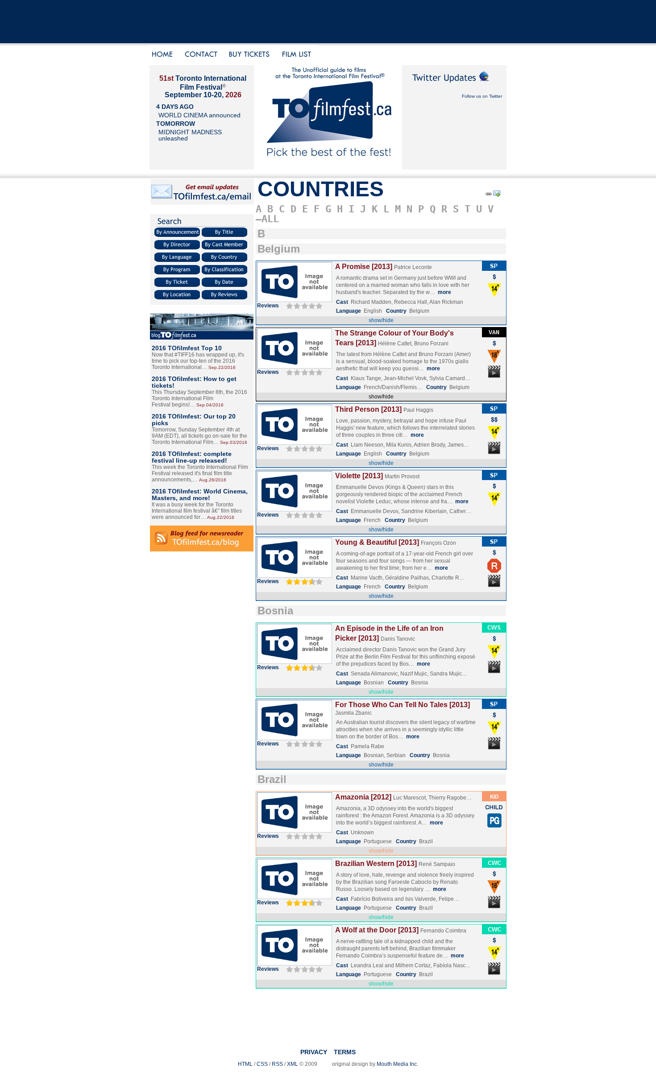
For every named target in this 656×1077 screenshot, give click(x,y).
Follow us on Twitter (482, 96)
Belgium (278, 249)
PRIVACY (313, 1052)
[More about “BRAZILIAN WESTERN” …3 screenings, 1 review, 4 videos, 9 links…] (294, 897)
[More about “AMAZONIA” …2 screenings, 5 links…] (294, 831)
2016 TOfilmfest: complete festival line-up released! (192, 457)
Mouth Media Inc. (397, 1064)
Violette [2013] (359, 476)
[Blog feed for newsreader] (201, 550)
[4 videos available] (494, 908)
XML (292, 1064)
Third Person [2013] (368, 409)
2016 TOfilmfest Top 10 (187, 348)
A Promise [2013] (363, 266)
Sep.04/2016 (210, 404)
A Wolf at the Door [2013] (377, 930)
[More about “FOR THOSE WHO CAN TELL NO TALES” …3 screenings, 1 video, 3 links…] (294, 738)
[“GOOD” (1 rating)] (303, 902)
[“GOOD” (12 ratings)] (303, 581)
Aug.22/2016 (220, 517)
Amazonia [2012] (363, 797)
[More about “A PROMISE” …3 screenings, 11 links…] (294, 300)
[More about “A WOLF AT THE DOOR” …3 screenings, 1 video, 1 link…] (294, 964)
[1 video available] (494, 377)
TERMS (345, 1052)
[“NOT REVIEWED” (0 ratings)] (303, 305)
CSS (262, 1064)
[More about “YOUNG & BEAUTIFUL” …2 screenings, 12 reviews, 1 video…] (294, 576)
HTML (245, 1064)
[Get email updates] (202, 203)
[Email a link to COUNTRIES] (497, 195)
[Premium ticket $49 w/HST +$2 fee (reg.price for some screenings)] (494, 424)
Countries (320, 189)
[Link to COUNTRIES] (488, 195)
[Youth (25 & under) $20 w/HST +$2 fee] (494, 811)
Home (163, 55)
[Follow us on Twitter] (454, 86)
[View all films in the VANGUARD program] (494, 335)
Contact (201, 55)
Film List (298, 55)
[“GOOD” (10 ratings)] (303, 667)
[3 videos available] (494, 673)
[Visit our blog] (201, 338)
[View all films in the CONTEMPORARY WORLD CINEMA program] (494, 866)
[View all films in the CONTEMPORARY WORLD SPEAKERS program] (494, 631)
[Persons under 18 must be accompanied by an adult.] (494, 362)
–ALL (267, 218)
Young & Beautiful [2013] (377, 542)
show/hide (381, 320)
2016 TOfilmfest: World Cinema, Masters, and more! (200, 494)
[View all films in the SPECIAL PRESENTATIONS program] (494, 269)
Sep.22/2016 (222, 367)
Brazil (271, 779)
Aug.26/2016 (212, 479)
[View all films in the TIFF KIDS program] (494, 799)
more (444, 292)
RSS (277, 1064)
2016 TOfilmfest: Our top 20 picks (194, 420)
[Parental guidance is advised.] (494, 826)
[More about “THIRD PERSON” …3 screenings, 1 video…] (294, 443)
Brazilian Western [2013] (376, 863)
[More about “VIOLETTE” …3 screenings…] (294, 509)
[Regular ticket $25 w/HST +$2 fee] (494, 281)
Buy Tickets (252, 55)
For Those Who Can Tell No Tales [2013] (402, 704)
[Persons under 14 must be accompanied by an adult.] (494, 295)
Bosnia (275, 611)
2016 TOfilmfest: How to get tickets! (194, 382)
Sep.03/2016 (233, 442)
